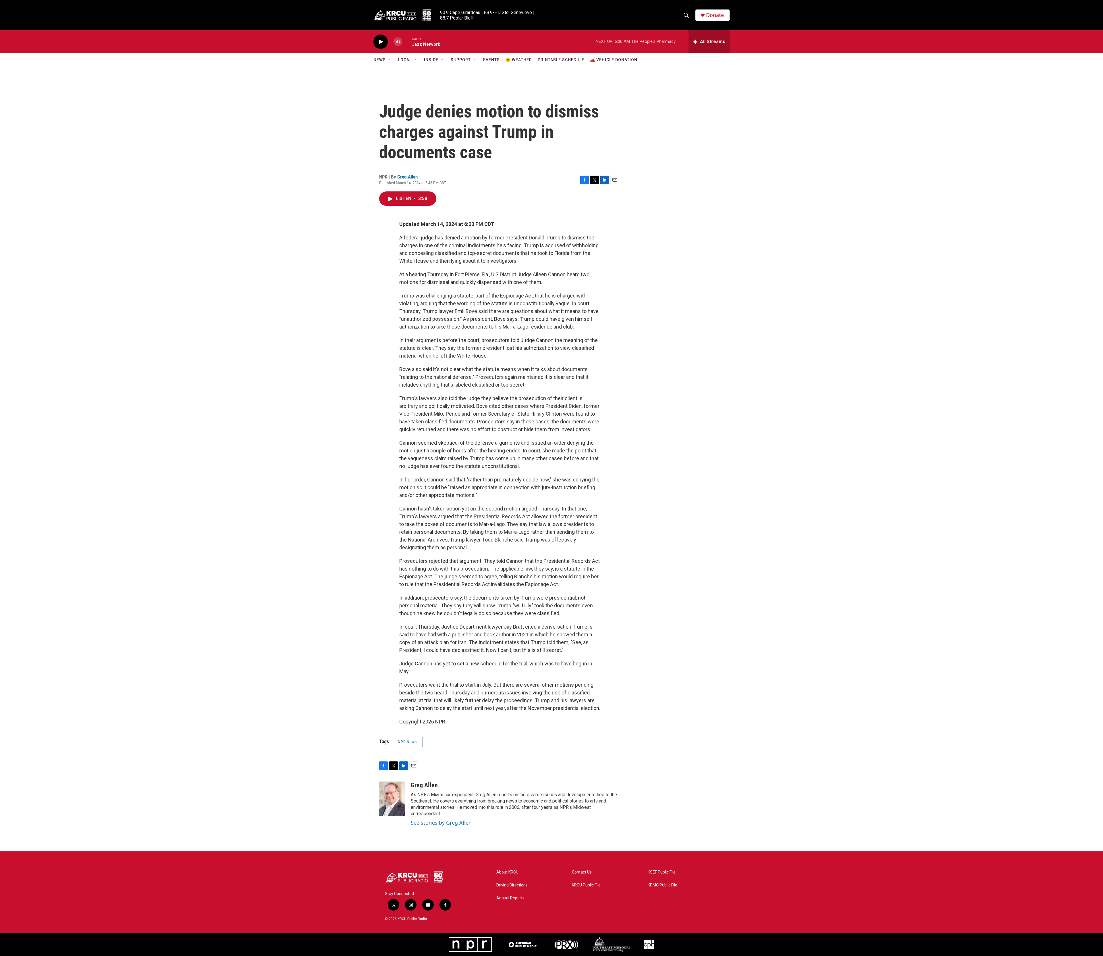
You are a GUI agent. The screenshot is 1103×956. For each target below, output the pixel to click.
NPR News (407, 742)
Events (491, 59)
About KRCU (507, 872)
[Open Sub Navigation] (390, 59)
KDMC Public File (662, 885)
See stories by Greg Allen (441, 822)
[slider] (407, 42)
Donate (715, 15)
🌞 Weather (519, 59)
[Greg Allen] (392, 799)
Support (461, 59)
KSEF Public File (662, 872)
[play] (380, 42)
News (379, 59)
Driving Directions (512, 885)
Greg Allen (407, 177)
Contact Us (582, 872)
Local (405, 59)
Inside (431, 59)
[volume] (398, 41)
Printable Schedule (561, 59)
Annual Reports (510, 898)
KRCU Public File (586, 885)
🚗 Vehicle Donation (613, 59)
